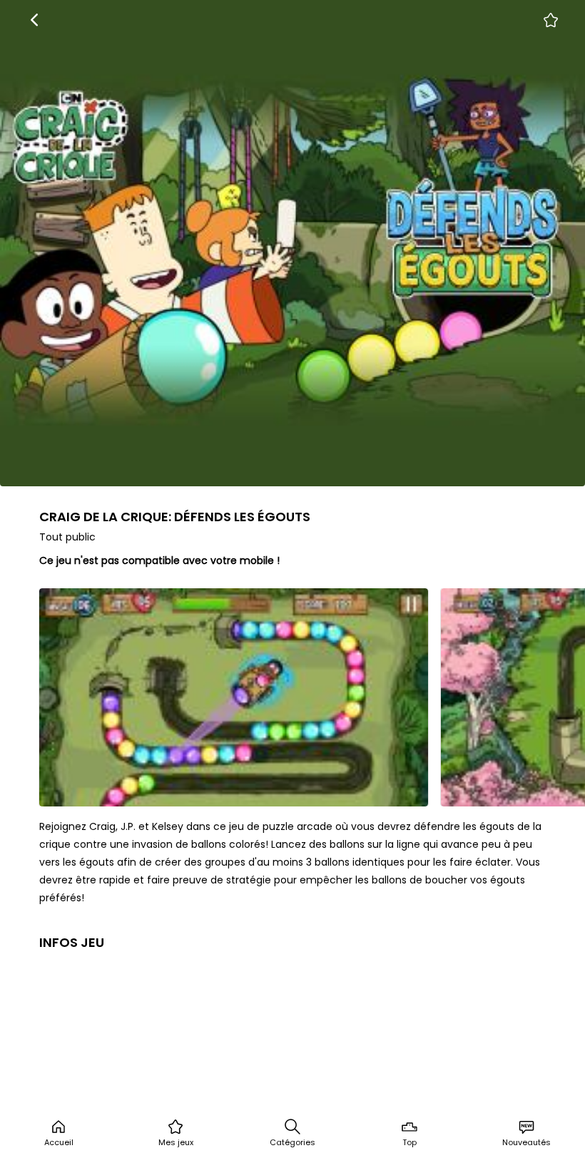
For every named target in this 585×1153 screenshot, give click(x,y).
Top (409, 1142)
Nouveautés (526, 1142)
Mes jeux (175, 1142)
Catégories (292, 1142)
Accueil (58, 1142)
